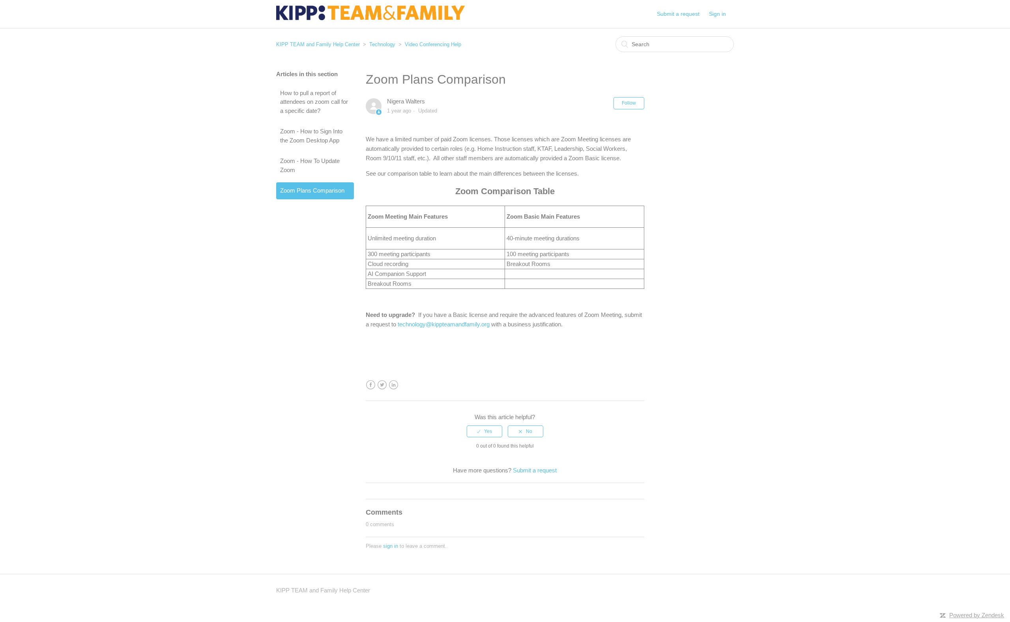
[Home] (370, 18)
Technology (382, 44)
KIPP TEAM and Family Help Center (318, 44)
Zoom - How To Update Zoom (310, 165)
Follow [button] (629, 103)
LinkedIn (393, 385)
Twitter (382, 385)
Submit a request (678, 14)
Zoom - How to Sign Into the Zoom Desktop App (311, 136)
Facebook (371, 385)
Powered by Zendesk (976, 615)
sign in (390, 546)
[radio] (484, 431)
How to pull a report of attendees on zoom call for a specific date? (314, 102)
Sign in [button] (717, 14)
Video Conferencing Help (433, 44)
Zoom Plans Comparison (312, 190)
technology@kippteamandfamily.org (444, 324)
